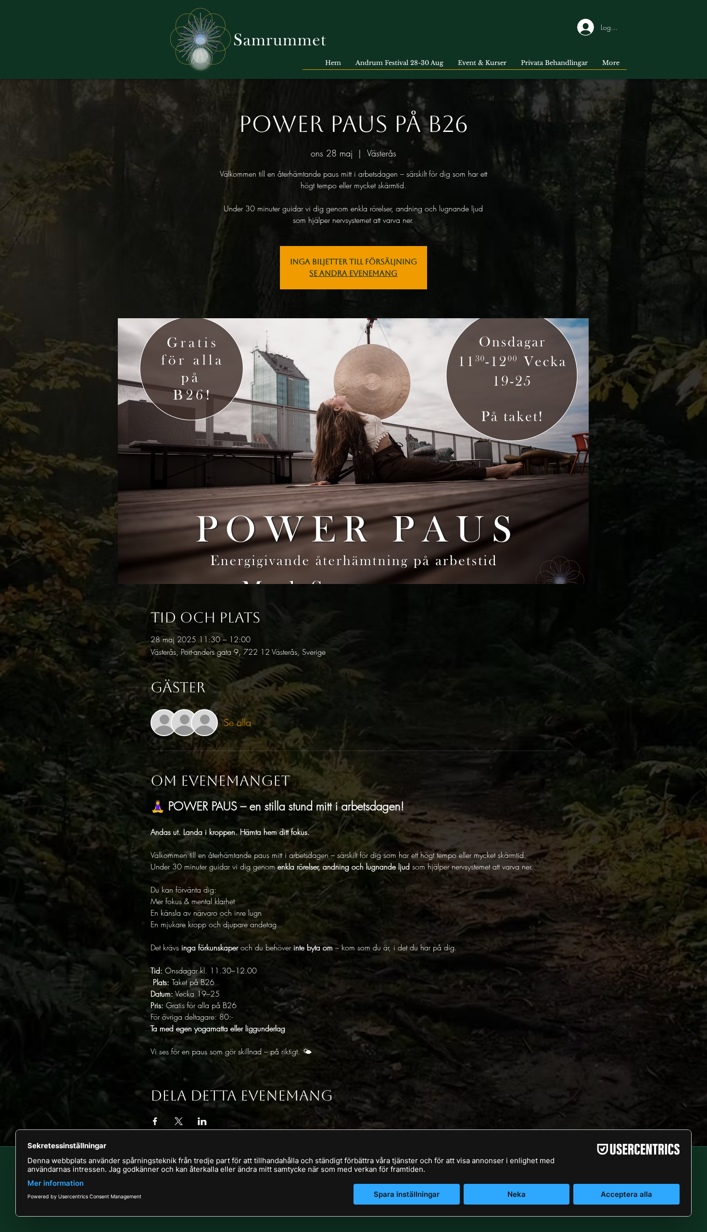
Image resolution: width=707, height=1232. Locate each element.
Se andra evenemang (353, 273)
